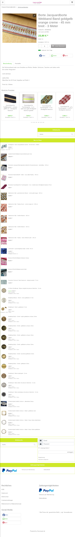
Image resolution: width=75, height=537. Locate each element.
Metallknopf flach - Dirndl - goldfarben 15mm (18, 363)
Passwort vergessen (43, 459)
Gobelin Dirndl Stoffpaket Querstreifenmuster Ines (20, 154)
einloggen (70, 452)
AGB (2, 489)
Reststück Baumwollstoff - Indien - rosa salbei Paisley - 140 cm (23, 174)
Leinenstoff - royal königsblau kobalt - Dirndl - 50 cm (20, 248)
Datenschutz (5, 496)
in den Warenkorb (59, 46)
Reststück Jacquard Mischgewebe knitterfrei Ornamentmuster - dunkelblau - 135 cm (28, 165)
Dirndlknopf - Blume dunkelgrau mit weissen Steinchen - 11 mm (23, 392)
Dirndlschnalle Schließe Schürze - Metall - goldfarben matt (22, 410)
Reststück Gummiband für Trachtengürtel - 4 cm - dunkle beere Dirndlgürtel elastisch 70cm (30, 184)
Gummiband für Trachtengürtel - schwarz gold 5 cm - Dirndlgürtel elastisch (10, 108)
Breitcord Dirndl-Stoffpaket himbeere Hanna (18, 258)
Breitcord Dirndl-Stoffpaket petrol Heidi (17, 269)
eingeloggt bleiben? (44, 448)
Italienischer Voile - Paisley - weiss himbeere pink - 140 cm (22, 237)
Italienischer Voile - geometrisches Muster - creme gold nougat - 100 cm (25, 193)
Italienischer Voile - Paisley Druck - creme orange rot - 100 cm (23, 204)
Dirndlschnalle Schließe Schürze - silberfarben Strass (21, 401)
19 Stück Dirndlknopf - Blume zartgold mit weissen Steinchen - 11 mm (24, 288)
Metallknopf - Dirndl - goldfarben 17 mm (17, 307)
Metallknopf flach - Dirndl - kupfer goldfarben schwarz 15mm (22, 316)
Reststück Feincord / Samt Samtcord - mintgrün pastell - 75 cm (23, 280)
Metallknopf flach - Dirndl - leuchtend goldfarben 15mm (21, 353)
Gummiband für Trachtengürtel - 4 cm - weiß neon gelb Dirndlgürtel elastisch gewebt (28, 108)
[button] (43, 55)
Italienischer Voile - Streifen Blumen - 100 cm (18, 215)
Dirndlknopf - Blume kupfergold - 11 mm (17, 373)
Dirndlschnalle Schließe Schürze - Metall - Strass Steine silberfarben (24, 420)
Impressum (4, 493)
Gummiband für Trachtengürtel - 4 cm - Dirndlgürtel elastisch (46, 107)
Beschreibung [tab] (7, 63)
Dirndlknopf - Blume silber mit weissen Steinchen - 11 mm (21, 382)
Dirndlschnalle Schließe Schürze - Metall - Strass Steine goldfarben (24, 429)
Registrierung (41, 457)
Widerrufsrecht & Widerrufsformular (11, 504)
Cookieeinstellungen (7, 500)
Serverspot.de (41, 531)
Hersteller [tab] (18, 63)
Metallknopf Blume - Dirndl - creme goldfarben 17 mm (20, 297)
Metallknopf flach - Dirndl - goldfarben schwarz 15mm (20, 325)
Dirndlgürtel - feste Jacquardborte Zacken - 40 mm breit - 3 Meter (23, 144)
